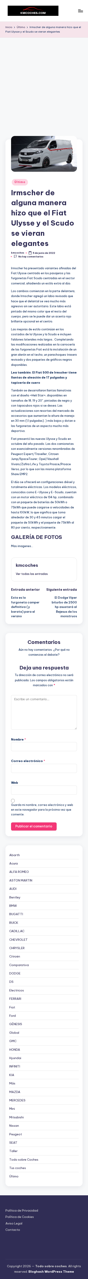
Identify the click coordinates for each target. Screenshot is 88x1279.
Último (19, 182)
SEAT (13, 1143)
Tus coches (17, 1168)
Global (14, 1033)
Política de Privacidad (21, 1210)
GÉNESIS (15, 1024)
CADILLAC (16, 931)
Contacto (12, 1230)
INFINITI (14, 1066)
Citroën (14, 956)
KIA (11, 1075)
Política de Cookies (19, 1217)
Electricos (16, 990)
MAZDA (14, 1092)
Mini (12, 1109)
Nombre (18, 739)
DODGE (15, 973)
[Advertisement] (44, 84)
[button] (32, 574)
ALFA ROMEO (19, 872)
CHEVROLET (18, 940)
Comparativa (19, 965)
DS (11, 982)
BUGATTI (16, 914)
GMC (12, 1041)
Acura (13, 863)
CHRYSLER (17, 948)
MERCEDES (17, 1100)
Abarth (14, 855)
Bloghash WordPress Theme (51, 1271)
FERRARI (15, 999)
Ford (12, 1016)
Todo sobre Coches (23, 1160)
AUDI (12, 889)
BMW (13, 906)
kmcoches (27, 565)
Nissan (14, 1126)
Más (12, 1083)
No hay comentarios (30, 256)
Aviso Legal (13, 1223)
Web (14, 783)
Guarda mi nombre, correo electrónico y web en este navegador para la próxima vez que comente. (42, 809)
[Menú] (80, 11)
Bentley (15, 897)
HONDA (14, 1050)
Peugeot (15, 1134)
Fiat (12, 1007)
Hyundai (15, 1058)
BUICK (13, 923)
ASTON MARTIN (20, 880)
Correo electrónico (28, 761)
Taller (13, 1151)
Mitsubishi (16, 1117)
